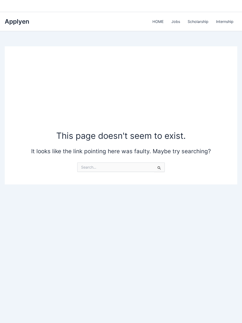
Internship (224, 21)
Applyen (17, 21)
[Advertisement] (121, 94)
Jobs (175, 21)
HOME (158, 21)
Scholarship (198, 21)
